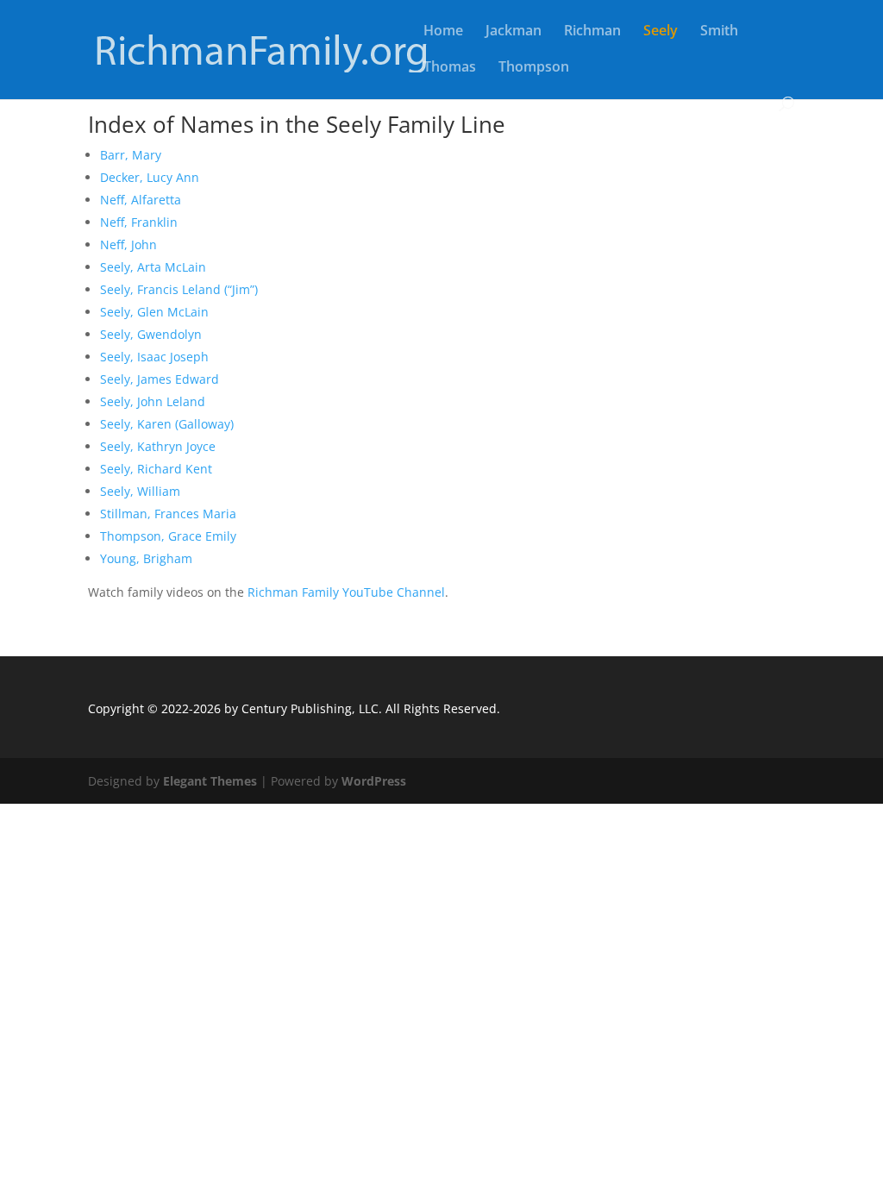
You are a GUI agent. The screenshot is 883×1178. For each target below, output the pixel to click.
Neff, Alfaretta (140, 199)
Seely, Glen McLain (154, 312)
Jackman (513, 32)
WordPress (373, 781)
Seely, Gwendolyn (151, 334)
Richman (592, 32)
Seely (660, 32)
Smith (719, 32)
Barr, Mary (130, 155)
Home (443, 32)
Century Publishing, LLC (310, 708)
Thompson (533, 68)
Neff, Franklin (139, 222)
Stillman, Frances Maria (168, 513)
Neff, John (128, 244)
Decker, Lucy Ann (149, 177)
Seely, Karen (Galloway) (167, 424)
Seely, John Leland (152, 401)
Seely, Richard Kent (156, 469)
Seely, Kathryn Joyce (158, 446)
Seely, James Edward (159, 379)
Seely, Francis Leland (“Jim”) (179, 289)
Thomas (449, 68)
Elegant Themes (210, 781)
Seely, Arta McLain (153, 267)
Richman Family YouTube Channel (346, 592)
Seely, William (140, 491)
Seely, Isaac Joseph (154, 356)
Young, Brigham (146, 558)
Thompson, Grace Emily (168, 536)
